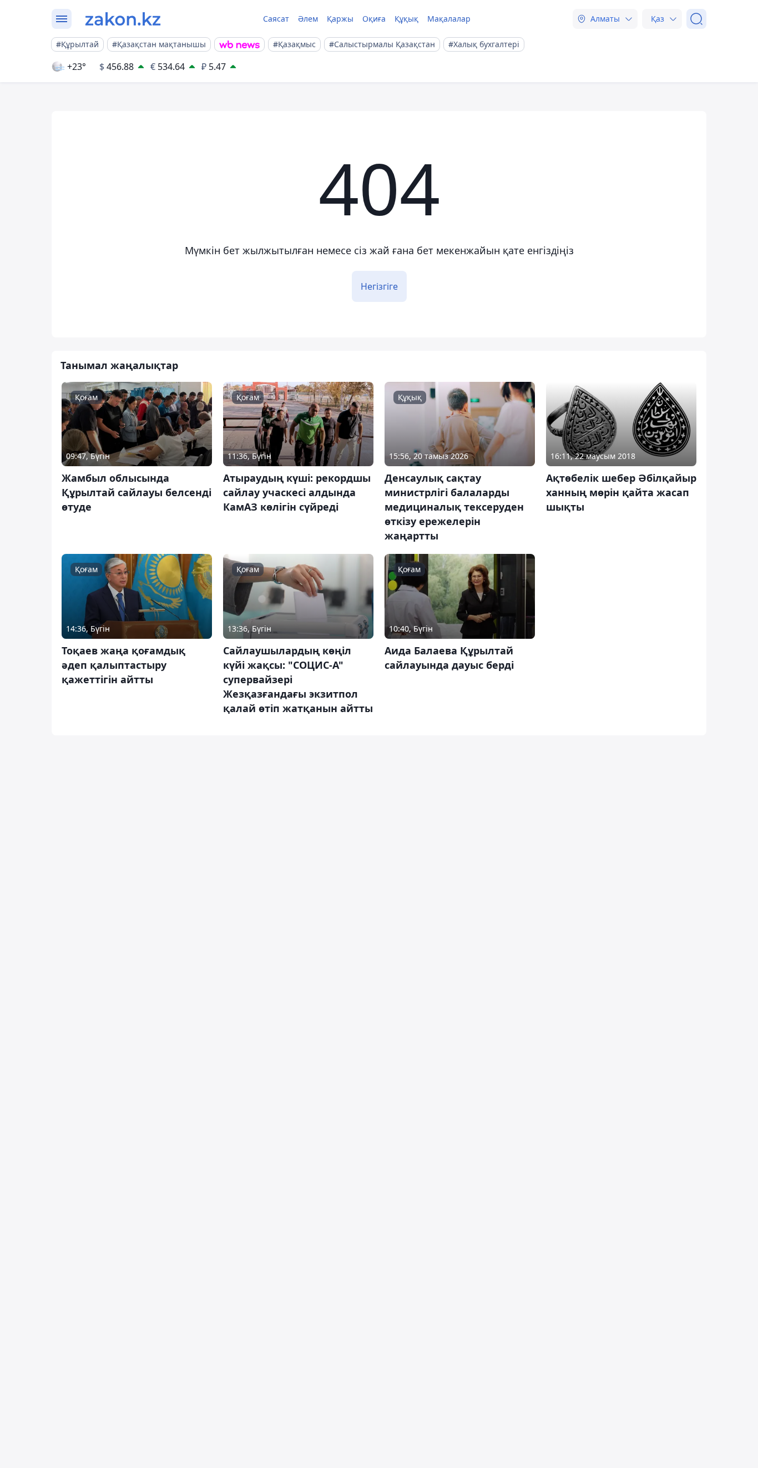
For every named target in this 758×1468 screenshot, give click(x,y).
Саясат (276, 18)
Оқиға (374, 18)
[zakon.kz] (123, 19)
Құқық (406, 18)
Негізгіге (379, 286)
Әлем (308, 18)
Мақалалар (449, 18)
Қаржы (340, 18)
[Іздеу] (696, 19)
